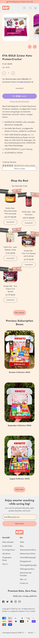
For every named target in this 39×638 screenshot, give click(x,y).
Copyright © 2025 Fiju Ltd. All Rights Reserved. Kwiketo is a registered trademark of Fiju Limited (18, 610)
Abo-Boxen (6, 553)
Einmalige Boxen (8, 549)
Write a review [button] (19, 168)
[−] (4, 73)
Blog (21, 546)
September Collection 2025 (19, 425)
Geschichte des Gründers (25, 574)
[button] (30, 8)
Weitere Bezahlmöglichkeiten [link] (19, 101)
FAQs (22, 542)
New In (5, 564)
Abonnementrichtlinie (28, 549)
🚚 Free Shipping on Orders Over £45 (19, 2)
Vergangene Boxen (6, 558)
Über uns (23, 579)
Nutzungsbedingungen (28, 565)
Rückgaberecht (25, 561)
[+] (13, 73)
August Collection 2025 (20, 478)
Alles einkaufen (8, 542)
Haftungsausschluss (27, 569)
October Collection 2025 (19, 372)
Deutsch (30, 632)
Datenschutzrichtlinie (27, 553)
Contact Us (24, 583)
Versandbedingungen (28, 557)
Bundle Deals (7, 546)
